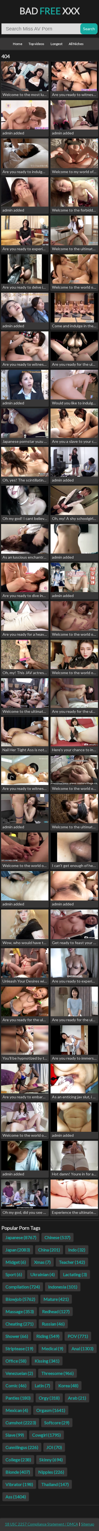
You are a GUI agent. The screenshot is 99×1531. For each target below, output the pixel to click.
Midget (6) (16, 1262)
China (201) (49, 1249)
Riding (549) (47, 1336)
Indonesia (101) (62, 1286)
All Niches (76, 44)
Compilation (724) (23, 1286)
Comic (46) (16, 1385)
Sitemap (87, 1524)
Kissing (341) (47, 1360)
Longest (56, 44)
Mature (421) (56, 1299)
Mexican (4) (17, 1410)
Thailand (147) (55, 1484)
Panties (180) (18, 1397)
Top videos (36, 44)
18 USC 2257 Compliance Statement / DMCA (41, 1524)
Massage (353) (20, 1311)
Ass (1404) (16, 1496)
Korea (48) (68, 1385)
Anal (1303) (83, 1348)
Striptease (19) (19, 1348)
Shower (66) (17, 1336)
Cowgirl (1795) (46, 1434)
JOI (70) (54, 1447)
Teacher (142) (72, 1262)
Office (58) (16, 1360)
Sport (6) (14, 1274)
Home (17, 44)
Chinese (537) (57, 1237)
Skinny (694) (51, 1459)
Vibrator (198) (19, 1484)
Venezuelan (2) (19, 1373)
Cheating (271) (20, 1323)
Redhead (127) (56, 1311)
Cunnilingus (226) (22, 1447)
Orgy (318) (49, 1397)
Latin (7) (42, 1385)
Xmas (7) (42, 1262)
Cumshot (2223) (21, 1422)
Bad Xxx (50, 10)
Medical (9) (52, 1348)
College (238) (18, 1459)
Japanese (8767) (21, 1237)
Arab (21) (77, 1397)
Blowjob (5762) (20, 1299)
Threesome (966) (57, 1373)
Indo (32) (76, 1249)
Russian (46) (53, 1323)
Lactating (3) (75, 1274)
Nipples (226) (51, 1471)
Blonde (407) (18, 1471)
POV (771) (78, 1336)
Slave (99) (15, 1434)
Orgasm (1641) (50, 1410)
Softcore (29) (56, 1422)
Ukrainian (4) (42, 1274)
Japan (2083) (18, 1249)
